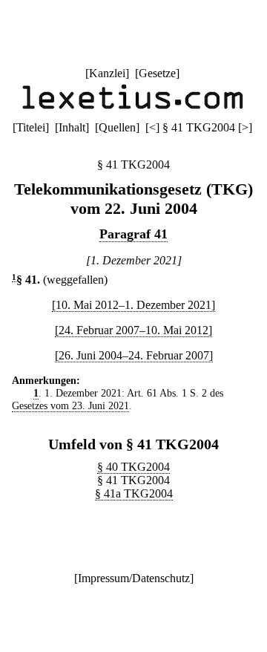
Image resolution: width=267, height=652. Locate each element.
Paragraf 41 (133, 233)
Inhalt (72, 127)
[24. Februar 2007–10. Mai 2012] (133, 330)
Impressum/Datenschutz (134, 578)
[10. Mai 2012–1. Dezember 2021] (133, 305)
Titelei (30, 127)
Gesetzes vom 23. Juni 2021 (70, 405)
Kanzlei (107, 73)
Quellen (117, 127)
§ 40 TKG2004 (133, 466)
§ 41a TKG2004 (134, 493)
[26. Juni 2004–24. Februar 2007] (134, 355)
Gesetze (157, 73)
